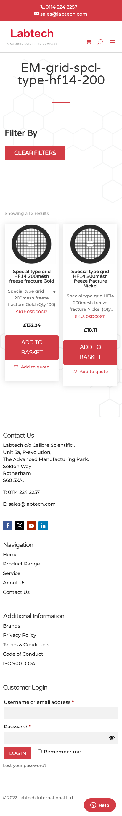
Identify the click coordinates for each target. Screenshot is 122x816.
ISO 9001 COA (19, 663)
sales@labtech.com (32, 504)
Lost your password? (25, 765)
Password (28, 727)
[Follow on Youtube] (31, 525)
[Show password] (112, 737)
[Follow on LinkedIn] (43, 525)
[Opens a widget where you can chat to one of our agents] (100, 805)
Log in (17, 753)
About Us (14, 583)
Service (11, 573)
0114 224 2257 (24, 492)
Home (10, 554)
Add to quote (35, 367)
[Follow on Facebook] (7, 525)
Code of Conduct (23, 654)
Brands (11, 626)
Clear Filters (35, 153)
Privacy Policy (19, 635)
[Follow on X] (19, 525)
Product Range (21, 564)
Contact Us (16, 592)
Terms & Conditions (26, 644)
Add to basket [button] (32, 347)
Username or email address (50, 702)
